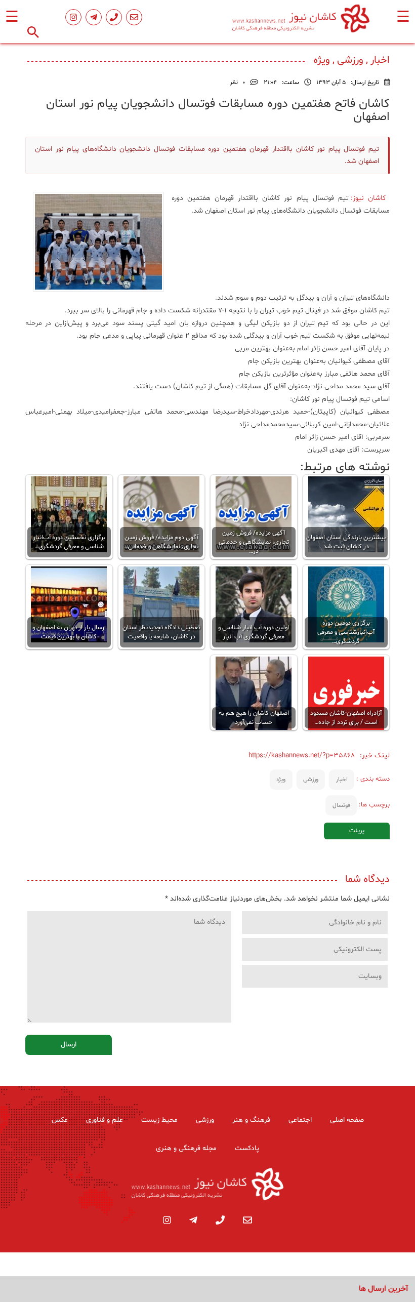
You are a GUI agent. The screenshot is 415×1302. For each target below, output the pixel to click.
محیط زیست (159, 1120)
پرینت (356, 831)
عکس (60, 1120)
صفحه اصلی (347, 1120)
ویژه (280, 780)
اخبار (342, 780)
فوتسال (341, 805)
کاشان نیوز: (370, 198)
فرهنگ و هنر (251, 1120)
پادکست (247, 1148)
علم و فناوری (104, 1120)
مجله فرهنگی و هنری (186, 1148)
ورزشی (310, 780)
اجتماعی (300, 1120)
